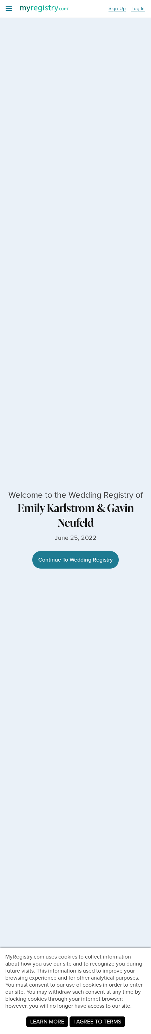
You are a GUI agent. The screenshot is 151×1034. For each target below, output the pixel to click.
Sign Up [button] (117, 9)
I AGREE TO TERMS (97, 1022)
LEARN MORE (47, 1022)
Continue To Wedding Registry (75, 560)
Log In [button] (138, 9)
